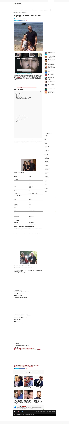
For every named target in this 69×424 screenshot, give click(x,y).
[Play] (33, 55)
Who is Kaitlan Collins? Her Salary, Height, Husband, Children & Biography (51, 74)
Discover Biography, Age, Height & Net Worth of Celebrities (21, 414)
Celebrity (20, 10)
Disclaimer (50, 411)
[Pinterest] (26, 20)
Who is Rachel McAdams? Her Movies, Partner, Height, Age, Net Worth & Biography (51, 57)
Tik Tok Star (46, 188)
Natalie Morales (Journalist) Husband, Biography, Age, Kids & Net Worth (51, 67)
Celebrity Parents (47, 158)
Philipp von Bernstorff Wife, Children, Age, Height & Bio (17, 387)
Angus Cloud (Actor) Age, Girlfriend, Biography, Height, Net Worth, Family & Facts (21, 372)
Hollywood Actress (47, 172)
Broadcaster (46, 147)
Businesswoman (47, 150)
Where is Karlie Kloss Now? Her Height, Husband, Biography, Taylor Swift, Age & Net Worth (51, 64)
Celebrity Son (46, 161)
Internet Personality (47, 177)
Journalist (35, 10)
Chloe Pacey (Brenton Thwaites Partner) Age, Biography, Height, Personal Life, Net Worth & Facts (27, 349)
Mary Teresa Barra (18, 77)
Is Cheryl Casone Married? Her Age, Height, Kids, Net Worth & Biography (51, 53)
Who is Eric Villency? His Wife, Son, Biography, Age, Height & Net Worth (38, 387)
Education (17, 95)
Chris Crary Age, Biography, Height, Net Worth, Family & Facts (38, 401)
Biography (30, 10)
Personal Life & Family (19, 94)
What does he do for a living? (21, 119)
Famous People (47, 169)
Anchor (45, 139)
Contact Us (53, 411)
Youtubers (46, 191)
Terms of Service (46, 411)
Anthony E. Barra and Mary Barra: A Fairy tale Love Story (23, 97)
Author (45, 142)
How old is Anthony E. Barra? (21, 115)
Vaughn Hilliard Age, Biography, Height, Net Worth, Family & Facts (35, 372)
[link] (15, 58)
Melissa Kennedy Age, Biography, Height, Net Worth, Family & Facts (28, 401)
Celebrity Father (47, 154)
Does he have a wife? (20, 118)
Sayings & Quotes (47, 10)
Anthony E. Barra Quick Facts (18, 93)
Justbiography (16, 18)
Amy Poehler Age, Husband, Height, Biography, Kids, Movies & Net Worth (51, 71)
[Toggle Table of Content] (40, 91)
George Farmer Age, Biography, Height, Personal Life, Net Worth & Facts (24, 348)
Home (19, 12)
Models (45, 180)
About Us (39, 411)
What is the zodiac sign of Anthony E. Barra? (23, 117)
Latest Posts (41, 10)
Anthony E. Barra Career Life (19, 92)
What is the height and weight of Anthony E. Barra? (24, 116)
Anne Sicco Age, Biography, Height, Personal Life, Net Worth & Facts (23, 366)
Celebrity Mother (47, 157)
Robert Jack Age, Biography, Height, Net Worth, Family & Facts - (26, 58)
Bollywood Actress (47, 146)
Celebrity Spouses (24, 12)
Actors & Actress (47, 136)
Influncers (25, 10)
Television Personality (47, 187)
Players (45, 184)
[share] (40, 58)
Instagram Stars (47, 176)
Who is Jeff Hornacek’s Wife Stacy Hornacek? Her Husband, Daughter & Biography (18, 402)
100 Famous (15, 10)
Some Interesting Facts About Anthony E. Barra (22, 98)
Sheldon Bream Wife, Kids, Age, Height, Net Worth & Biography (28, 387)
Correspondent (46, 166)
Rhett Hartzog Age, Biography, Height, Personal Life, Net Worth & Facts (26, 87)
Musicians (46, 181)
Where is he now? (19, 120)
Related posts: (18, 121)
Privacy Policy (42, 411)
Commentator (46, 165)
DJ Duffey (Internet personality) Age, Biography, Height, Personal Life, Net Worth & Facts (26, 365)
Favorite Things (18, 96)
